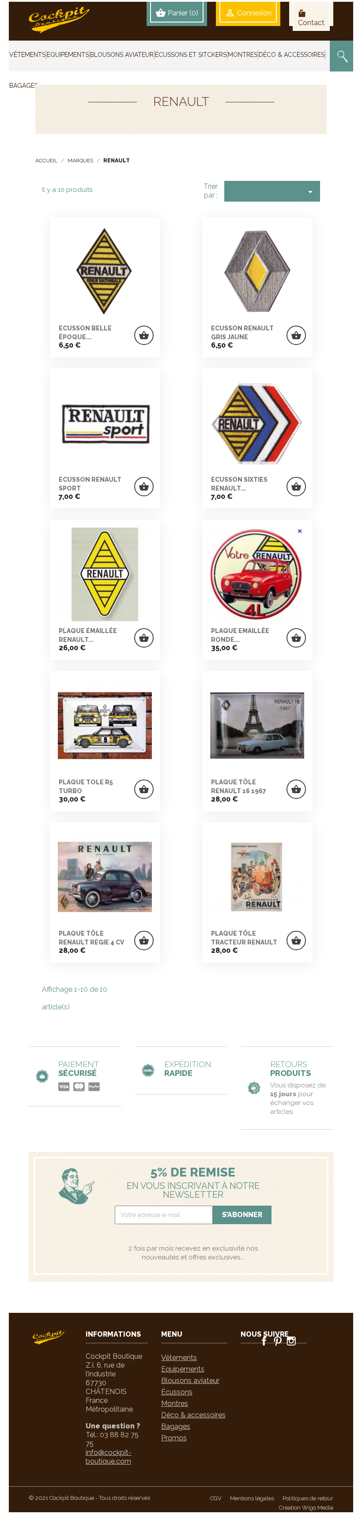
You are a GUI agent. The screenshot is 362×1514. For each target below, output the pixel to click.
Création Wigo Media (306, 1507)
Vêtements (179, 1357)
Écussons (176, 1392)
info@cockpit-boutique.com (109, 1456)
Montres (174, 1403)
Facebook (264, 1341)
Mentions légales (252, 1498)
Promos (174, 1438)
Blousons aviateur (190, 1380)
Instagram (291, 1341)
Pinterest (278, 1341)
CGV (216, 1498)
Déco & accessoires (193, 1415)
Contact (311, 18)
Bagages (175, 1426)
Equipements (182, 1369)
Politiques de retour (308, 1498)
